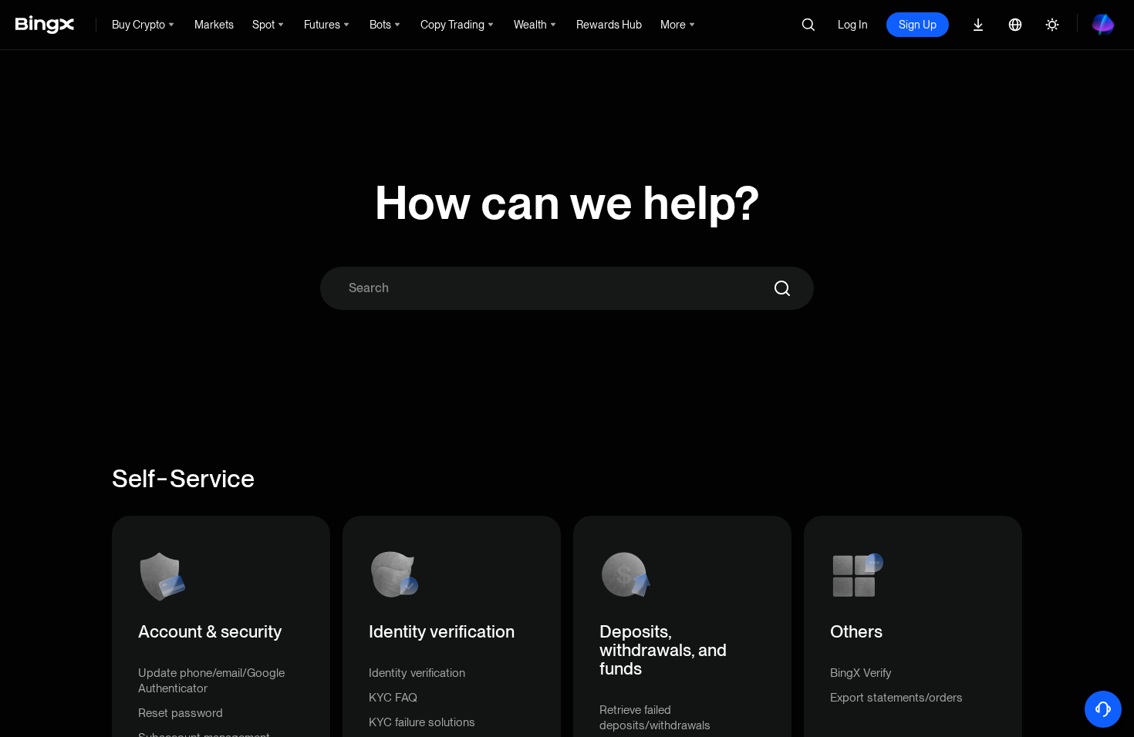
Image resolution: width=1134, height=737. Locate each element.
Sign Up (918, 25)
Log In (853, 25)
